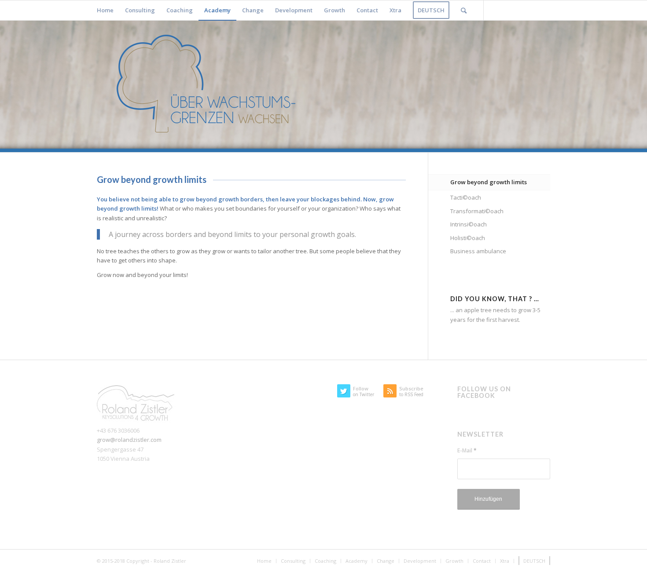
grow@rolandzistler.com (129, 440)
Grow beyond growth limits (488, 182)
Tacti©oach (465, 197)
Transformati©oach (477, 211)
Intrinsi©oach (468, 224)
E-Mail (467, 450)
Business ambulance (478, 251)
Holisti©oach (467, 238)
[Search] (463, 10)
